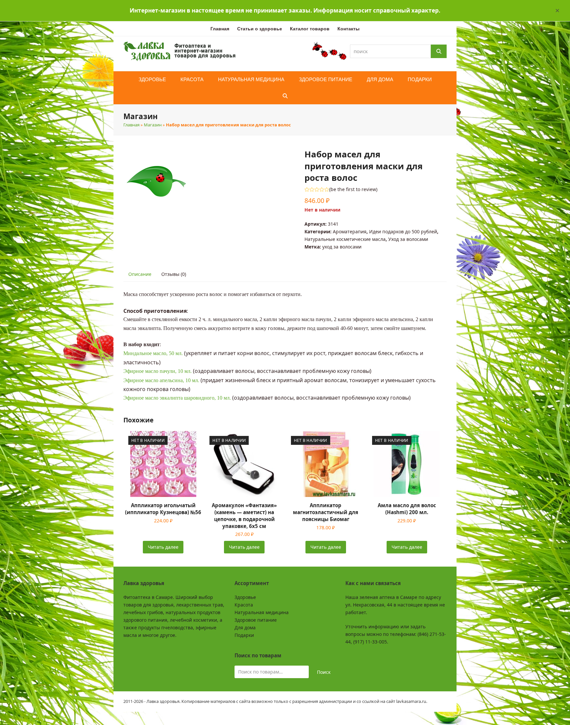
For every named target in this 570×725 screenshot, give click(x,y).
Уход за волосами (408, 239)
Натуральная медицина (262, 612)
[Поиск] (439, 51)
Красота (244, 605)
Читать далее (163, 547)
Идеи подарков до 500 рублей (403, 231)
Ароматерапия (349, 231)
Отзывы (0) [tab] (173, 274)
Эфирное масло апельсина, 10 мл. (161, 380)
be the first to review (353, 189)
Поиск (324, 672)
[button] (557, 11)
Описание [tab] (139, 274)
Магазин (153, 125)
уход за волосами (342, 247)
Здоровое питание (256, 620)
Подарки (244, 635)
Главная (131, 125)
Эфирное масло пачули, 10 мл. (157, 371)
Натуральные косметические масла (345, 239)
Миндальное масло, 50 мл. (153, 353)
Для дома (245, 627)
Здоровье (245, 597)
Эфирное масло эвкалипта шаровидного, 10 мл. (177, 398)
